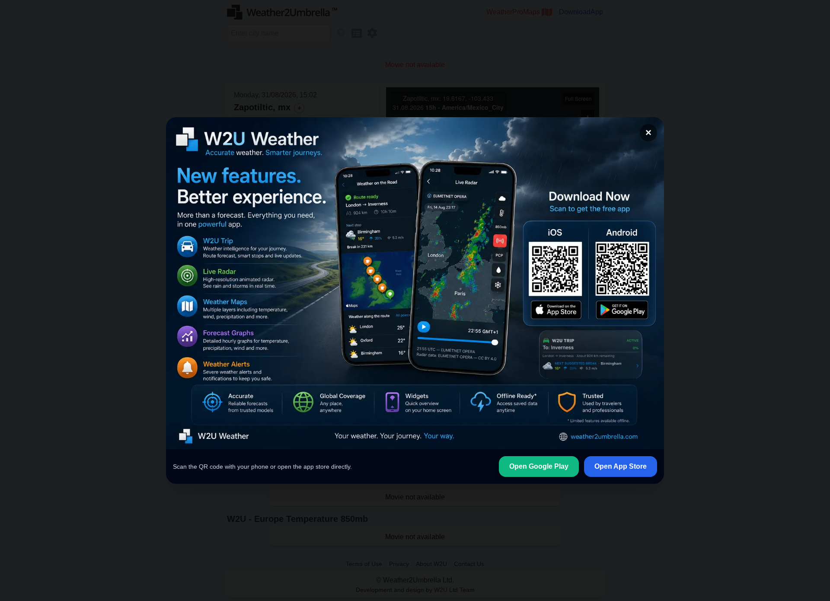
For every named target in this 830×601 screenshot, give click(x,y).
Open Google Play (538, 466)
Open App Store (620, 466)
